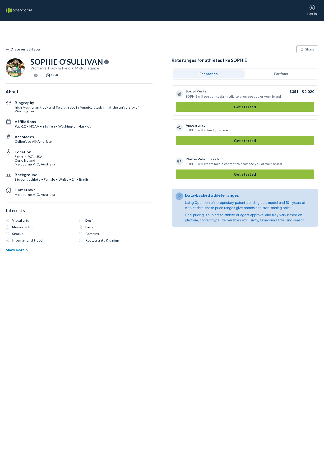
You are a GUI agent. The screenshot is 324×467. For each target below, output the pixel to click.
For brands (208, 74)
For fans (281, 74)
